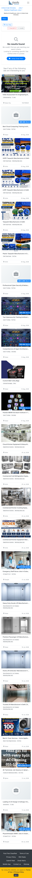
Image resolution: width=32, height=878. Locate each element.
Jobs (20, 8)
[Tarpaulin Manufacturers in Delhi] (16, 211)
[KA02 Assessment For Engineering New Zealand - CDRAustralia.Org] (16, 83)
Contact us (17, 864)
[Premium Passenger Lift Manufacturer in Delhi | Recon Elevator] (16, 626)
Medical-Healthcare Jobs (12, 10)
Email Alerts (22, 860)
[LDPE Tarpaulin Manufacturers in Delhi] (16, 179)
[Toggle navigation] (28, 2)
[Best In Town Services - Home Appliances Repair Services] (16, 727)
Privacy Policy (11, 857)
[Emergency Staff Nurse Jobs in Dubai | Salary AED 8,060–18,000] (16, 560)
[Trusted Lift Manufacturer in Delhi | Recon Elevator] (16, 693)
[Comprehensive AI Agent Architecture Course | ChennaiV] (16, 338)
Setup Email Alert (17, 58)
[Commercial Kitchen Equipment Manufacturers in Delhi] (16, 528)
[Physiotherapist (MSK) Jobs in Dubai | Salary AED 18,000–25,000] (16, 822)
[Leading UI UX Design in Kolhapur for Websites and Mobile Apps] (16, 791)
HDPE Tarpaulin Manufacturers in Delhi (16, 158)
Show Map (8, 24)
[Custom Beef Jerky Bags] (16, 369)
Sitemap (26, 864)
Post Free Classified (10, 853)
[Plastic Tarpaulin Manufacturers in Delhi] (16, 242)
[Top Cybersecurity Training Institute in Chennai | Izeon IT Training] (16, 306)
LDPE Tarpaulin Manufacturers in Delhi (16, 190)
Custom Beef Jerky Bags (11, 381)
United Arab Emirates (8, 8)
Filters (4, 19)
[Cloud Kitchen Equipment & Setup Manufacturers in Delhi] (16, 433)
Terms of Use (24, 853)
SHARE (22, 28)
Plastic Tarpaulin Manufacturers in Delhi (16, 253)
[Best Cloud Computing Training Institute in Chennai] (16, 115)
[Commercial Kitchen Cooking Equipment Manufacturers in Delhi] (16, 497)
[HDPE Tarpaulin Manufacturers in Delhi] (16, 147)
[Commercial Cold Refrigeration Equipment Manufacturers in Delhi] (16, 465)
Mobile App (7, 864)
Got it (16, 875)
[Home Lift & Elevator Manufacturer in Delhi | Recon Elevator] (16, 659)
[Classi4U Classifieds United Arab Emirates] (14, 3)
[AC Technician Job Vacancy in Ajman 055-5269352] (16, 759)
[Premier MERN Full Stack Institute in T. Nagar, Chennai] (16, 401)
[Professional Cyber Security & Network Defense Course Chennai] (16, 274)
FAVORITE (13, 28)
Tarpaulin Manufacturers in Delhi (14, 222)
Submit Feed (10, 860)
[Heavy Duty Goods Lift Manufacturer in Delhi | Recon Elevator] (16, 592)
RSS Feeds (22, 857)
